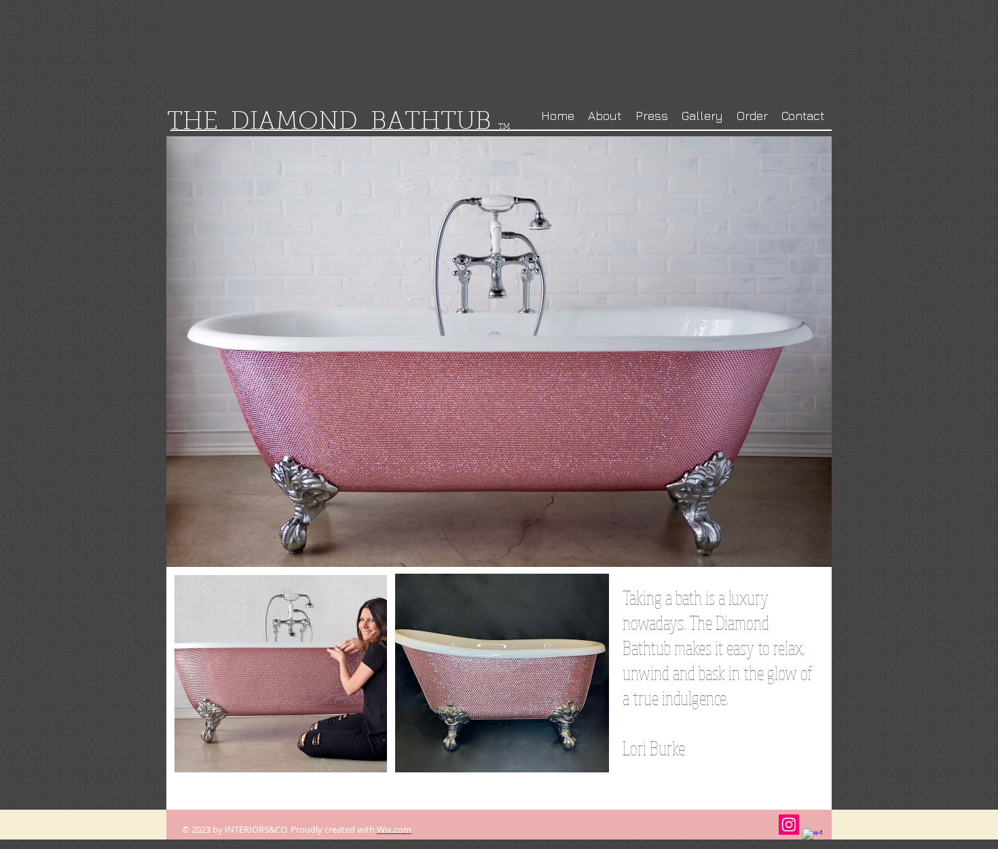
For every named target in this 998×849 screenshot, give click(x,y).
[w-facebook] (812, 839)
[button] (502, 673)
